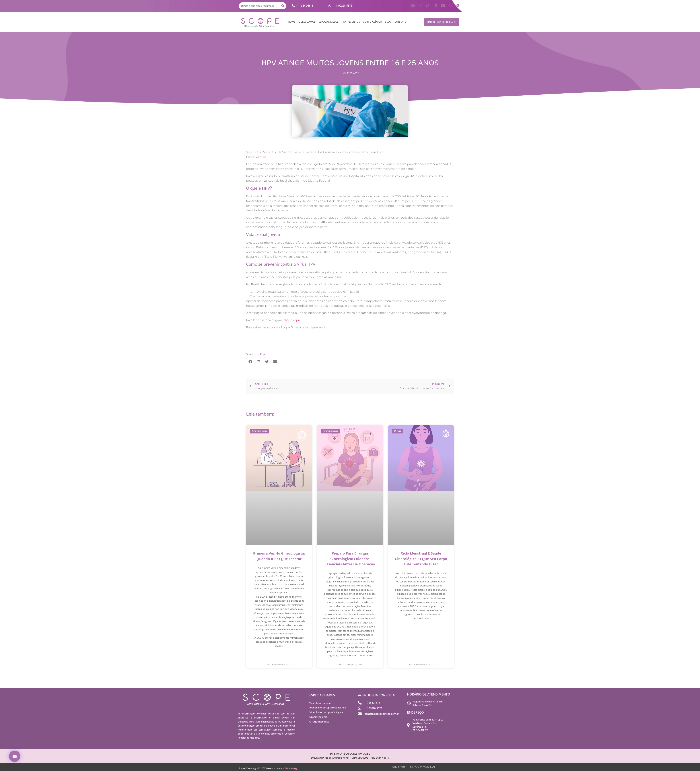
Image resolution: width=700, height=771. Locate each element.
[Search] (282, 5)
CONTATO (401, 22)
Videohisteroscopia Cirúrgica (326, 712)
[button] (14, 756)
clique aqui (292, 320)
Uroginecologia (318, 717)
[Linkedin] (435, 5)
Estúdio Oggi (291, 768)
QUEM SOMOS (307, 22)
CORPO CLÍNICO (372, 22)
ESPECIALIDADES (328, 22)
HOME (291, 22)
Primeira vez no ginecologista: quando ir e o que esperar (279, 556)
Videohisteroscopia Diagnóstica (327, 707)
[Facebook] (412, 5)
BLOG (388, 22)
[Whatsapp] (450, 5)
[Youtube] (442, 5)
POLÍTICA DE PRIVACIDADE (422, 767)
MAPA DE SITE (398, 767)
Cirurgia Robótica (319, 721)
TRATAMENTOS (350, 22)
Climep (261, 156)
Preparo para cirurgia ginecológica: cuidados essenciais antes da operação (350, 558)
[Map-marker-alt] (457, 5)
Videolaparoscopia (319, 703)
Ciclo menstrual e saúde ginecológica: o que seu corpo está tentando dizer (421, 558)
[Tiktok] (427, 5)
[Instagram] (420, 5)
